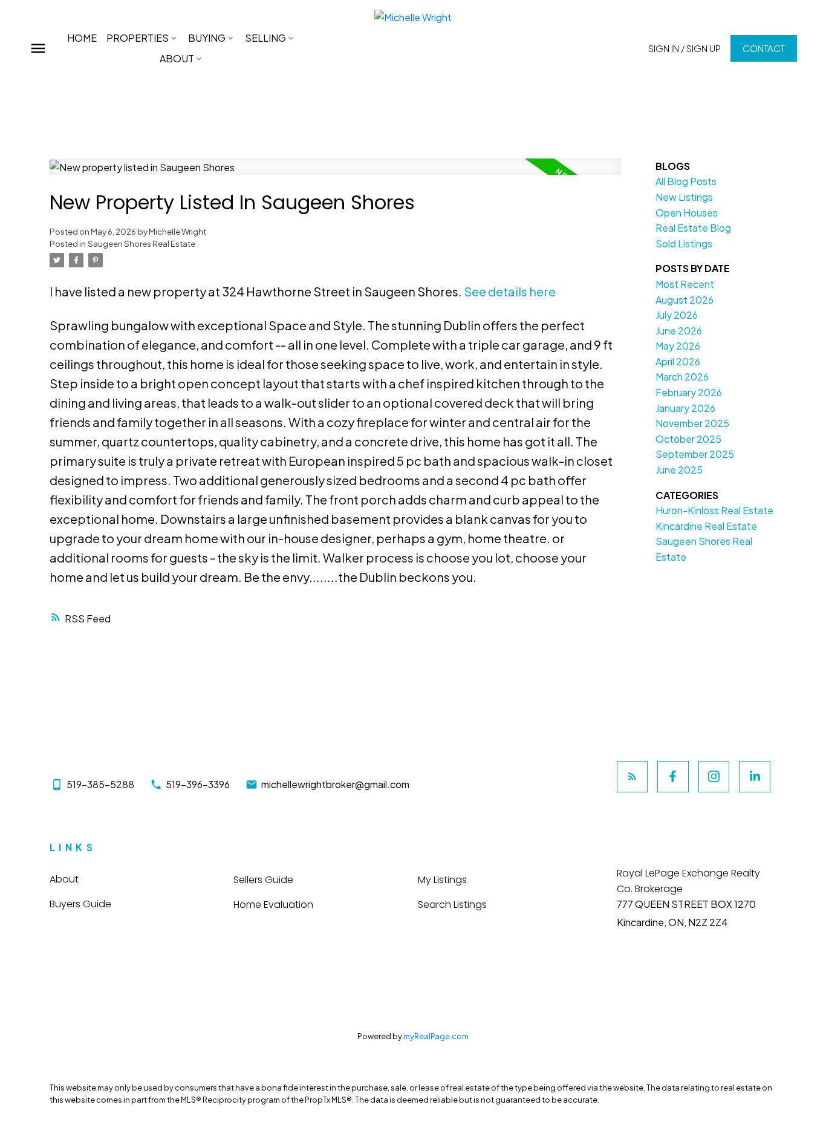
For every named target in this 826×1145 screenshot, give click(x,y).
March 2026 (682, 376)
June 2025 (679, 469)
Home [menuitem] (82, 37)
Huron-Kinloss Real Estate (714, 510)
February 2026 (688, 392)
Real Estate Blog (693, 227)
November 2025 (692, 423)
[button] (684, 48)
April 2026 (677, 361)
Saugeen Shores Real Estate (141, 243)
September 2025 (694, 454)
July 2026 (676, 314)
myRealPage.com (436, 1036)
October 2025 (688, 438)
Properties (137, 37)
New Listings (684, 197)
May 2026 (677, 345)
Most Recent (684, 284)
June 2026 (678, 330)
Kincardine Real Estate (706, 526)
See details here (510, 291)
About (177, 58)
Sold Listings (683, 243)
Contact (764, 48)
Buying (207, 37)
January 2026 (685, 408)
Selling (265, 37)
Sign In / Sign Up (684, 48)
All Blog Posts (686, 181)
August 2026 (684, 299)
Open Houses (686, 212)
